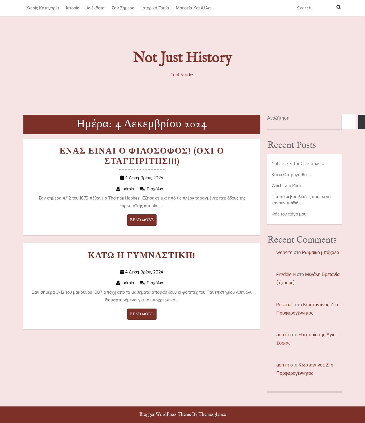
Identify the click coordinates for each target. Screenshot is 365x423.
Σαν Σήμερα (123, 8)
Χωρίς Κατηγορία (42, 8)
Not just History (182, 58)
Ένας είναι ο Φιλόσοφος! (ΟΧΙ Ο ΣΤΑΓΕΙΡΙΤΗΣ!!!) (142, 156)
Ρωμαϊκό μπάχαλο (320, 252)
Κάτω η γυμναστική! (142, 255)
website (284, 252)
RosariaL (285, 305)
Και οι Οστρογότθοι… (291, 175)
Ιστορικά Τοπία (155, 8)
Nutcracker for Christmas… (297, 163)
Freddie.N (286, 274)
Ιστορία (73, 8)
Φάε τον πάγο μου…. (291, 214)
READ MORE (143, 221)
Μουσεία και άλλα (193, 8)
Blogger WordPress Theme (165, 415)
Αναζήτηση (278, 118)
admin (282, 335)
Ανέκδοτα (95, 8)
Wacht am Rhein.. (287, 185)
